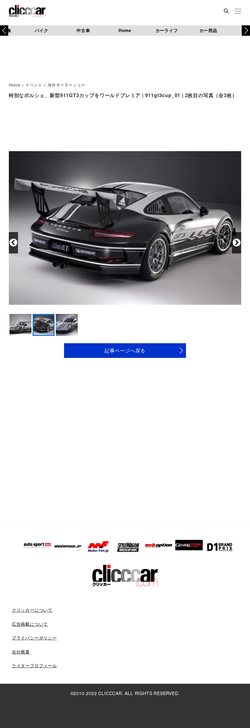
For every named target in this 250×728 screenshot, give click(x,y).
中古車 (83, 30)
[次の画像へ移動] (236, 242)
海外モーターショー (66, 85)
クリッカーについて (32, 610)
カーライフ (166, 30)
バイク (41, 30)
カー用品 (208, 30)
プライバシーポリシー (34, 638)
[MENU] (237, 11)
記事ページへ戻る (125, 350)
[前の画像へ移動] (13, 242)
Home (125, 30)
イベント (33, 85)
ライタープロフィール (34, 665)
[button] (246, 30)
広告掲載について (30, 624)
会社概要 (21, 652)
